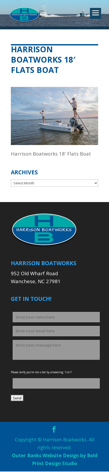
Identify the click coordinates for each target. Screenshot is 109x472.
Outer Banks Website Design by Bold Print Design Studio (54, 459)
